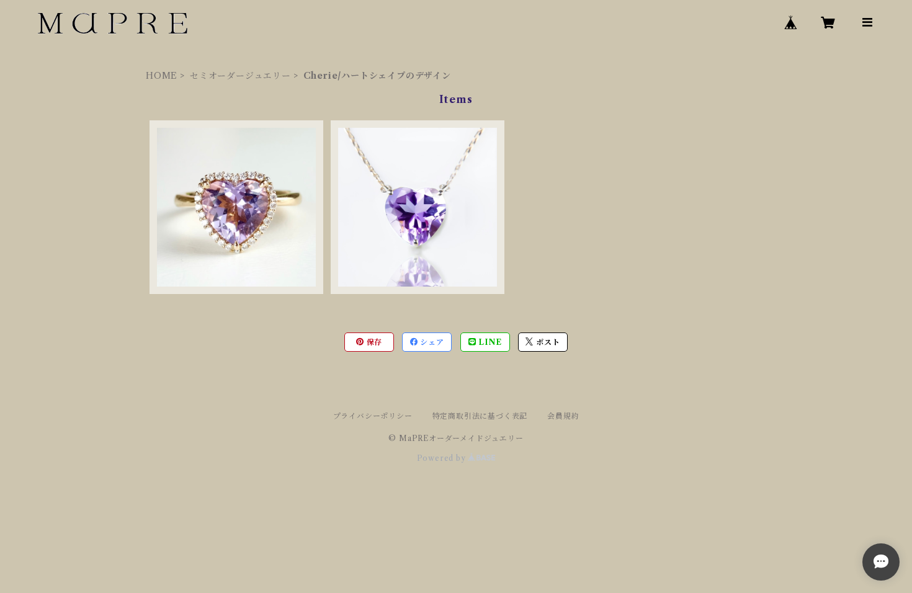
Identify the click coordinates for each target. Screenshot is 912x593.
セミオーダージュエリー (240, 75)
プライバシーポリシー (373, 416)
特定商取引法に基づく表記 (480, 416)
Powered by (442, 458)
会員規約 (563, 416)
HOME (161, 75)
